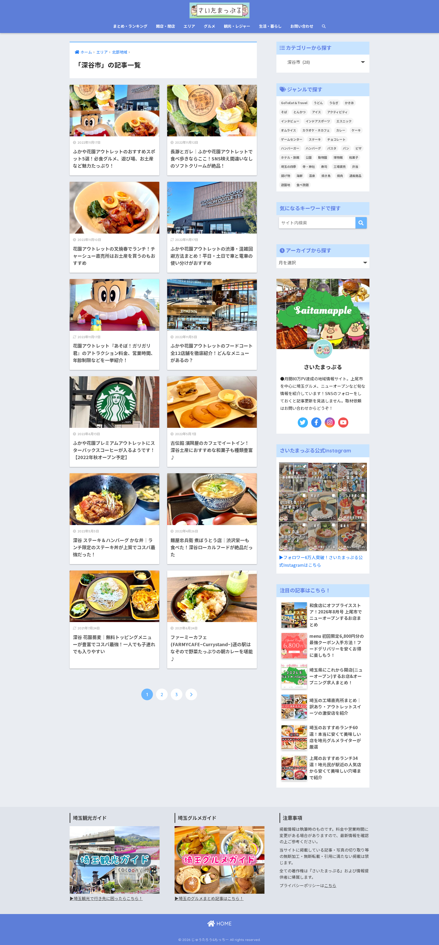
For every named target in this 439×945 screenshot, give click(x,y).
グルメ (209, 26)
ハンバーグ (313, 148)
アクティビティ (337, 112)
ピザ (358, 148)
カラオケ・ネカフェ (316, 130)
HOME (223, 923)
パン (346, 148)
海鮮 (299, 175)
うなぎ (333, 103)
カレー (340, 130)
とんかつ (299, 112)
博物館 (338, 157)
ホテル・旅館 (290, 157)
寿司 (324, 166)
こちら (330, 885)
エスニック (344, 121)
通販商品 (355, 175)
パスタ (331, 148)
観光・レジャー (237, 26)
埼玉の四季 (288, 166)
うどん (318, 103)
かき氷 (349, 103)
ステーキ (315, 139)
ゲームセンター (291, 139)
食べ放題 (302, 185)
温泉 (312, 175)
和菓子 (353, 157)
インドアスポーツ (318, 121)
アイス (316, 112)
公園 (309, 157)
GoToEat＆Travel (294, 103)
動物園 (322, 157)
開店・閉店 (165, 26)
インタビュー (290, 121)
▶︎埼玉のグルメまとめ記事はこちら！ (209, 898)
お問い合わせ (301, 26)
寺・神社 (309, 166)
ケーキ (356, 130)
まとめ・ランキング (130, 26)
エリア (189, 26)
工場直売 (340, 166)
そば (284, 112)
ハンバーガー (290, 148)
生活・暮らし (270, 26)
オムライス (288, 130)
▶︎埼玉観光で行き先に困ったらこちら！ (106, 898)
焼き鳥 (326, 175)
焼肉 (340, 175)
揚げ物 (285, 175)
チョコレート (336, 139)
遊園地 (285, 185)
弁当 (355, 166)
